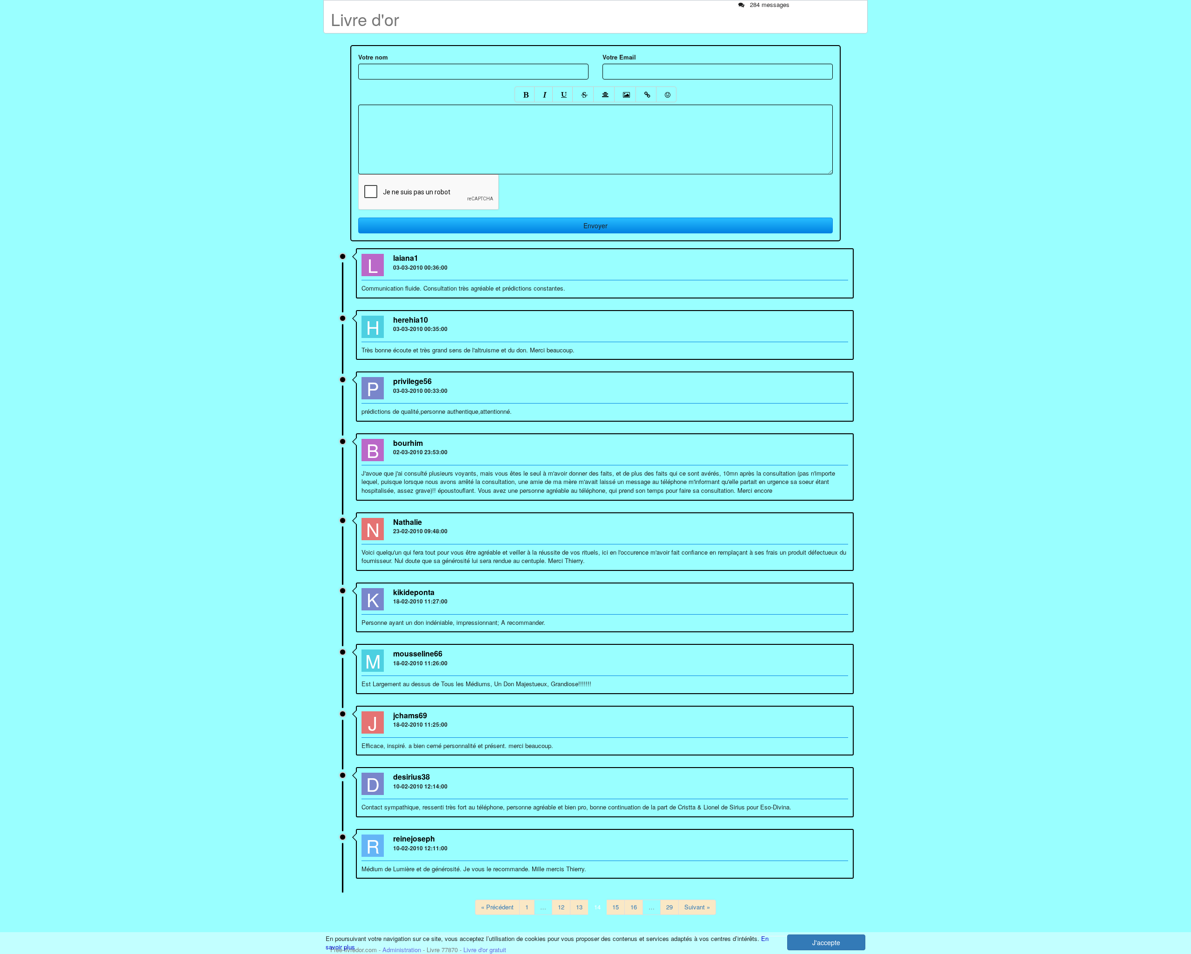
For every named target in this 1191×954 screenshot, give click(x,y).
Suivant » (697, 906)
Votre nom (373, 57)
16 (633, 906)
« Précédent (497, 906)
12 (561, 906)
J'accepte (826, 942)
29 (669, 906)
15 (615, 906)
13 (579, 906)
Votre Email (619, 57)
